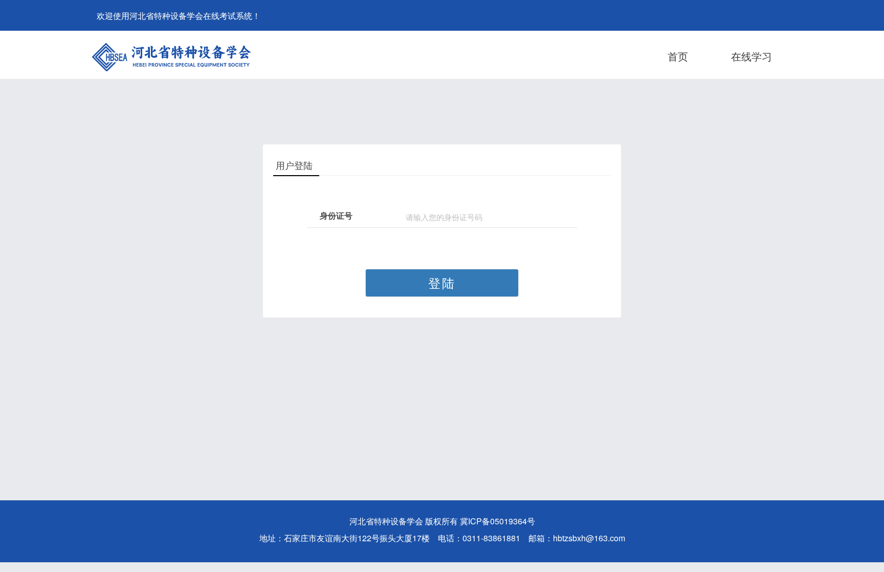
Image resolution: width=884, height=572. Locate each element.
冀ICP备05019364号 (497, 521)
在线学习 (751, 56)
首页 (678, 56)
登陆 (442, 282)
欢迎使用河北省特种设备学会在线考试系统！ (178, 16)
